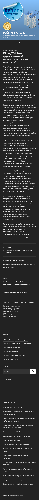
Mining (16, 50)
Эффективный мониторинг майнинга (16, 444)
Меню (21, 43)
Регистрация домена (11, 309)
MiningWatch (10, 250)
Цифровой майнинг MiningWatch (14, 480)
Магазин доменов (10, 314)
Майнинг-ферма (21, 340)
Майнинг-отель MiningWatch (13, 407)
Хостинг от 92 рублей (12, 306)
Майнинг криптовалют (12, 343)
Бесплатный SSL (10, 316)
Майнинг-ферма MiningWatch (13, 432)
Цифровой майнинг (11, 359)
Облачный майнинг (11, 351)
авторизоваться (8, 267)
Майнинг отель (14, 32)
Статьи (8, 247)
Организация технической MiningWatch (17, 436)
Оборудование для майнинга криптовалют (18, 484)
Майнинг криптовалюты (11, 440)
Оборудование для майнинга (14, 355)
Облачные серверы (11, 311)
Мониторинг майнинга (12, 347)
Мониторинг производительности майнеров (18, 475)
